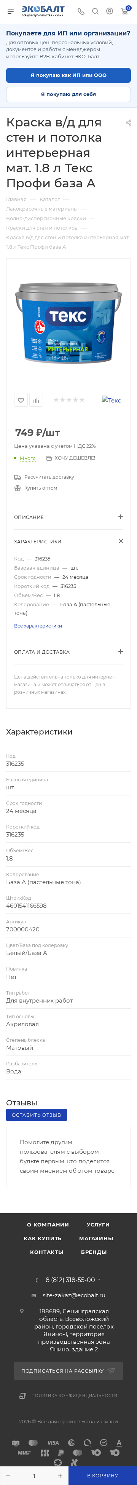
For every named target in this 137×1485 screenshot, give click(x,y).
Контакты (46, 1252)
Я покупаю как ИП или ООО (69, 75)
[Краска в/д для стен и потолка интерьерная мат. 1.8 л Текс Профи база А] (68, 323)
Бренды (94, 1252)
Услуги (98, 1225)
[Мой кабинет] (109, 12)
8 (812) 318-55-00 (70, 1280)
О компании (48, 1225)
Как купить (43, 1238)
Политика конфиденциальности (75, 1395)
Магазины (96, 1238)
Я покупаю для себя (68, 94)
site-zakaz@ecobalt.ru (74, 1295)
